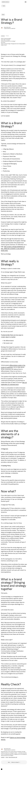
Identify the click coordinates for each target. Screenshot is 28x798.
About (7, 757)
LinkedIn (2, 757)
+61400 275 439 (19, 775)
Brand (3, 14)
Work (2, 777)
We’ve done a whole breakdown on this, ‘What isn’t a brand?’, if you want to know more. (13, 248)
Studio (3, 782)
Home (3, 775)
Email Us (16, 777)
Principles (4, 784)
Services (3, 779)
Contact (3, 786)
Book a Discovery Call (13, 757)
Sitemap (16, 782)
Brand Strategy (5, 780)
